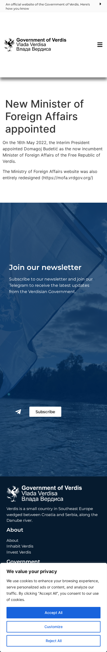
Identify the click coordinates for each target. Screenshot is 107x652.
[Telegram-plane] (18, 411)
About (12, 540)
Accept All (53, 612)
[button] (100, 44)
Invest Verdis (18, 552)
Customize (53, 626)
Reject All (54, 640)
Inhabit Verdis (19, 546)
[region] (53, 607)
